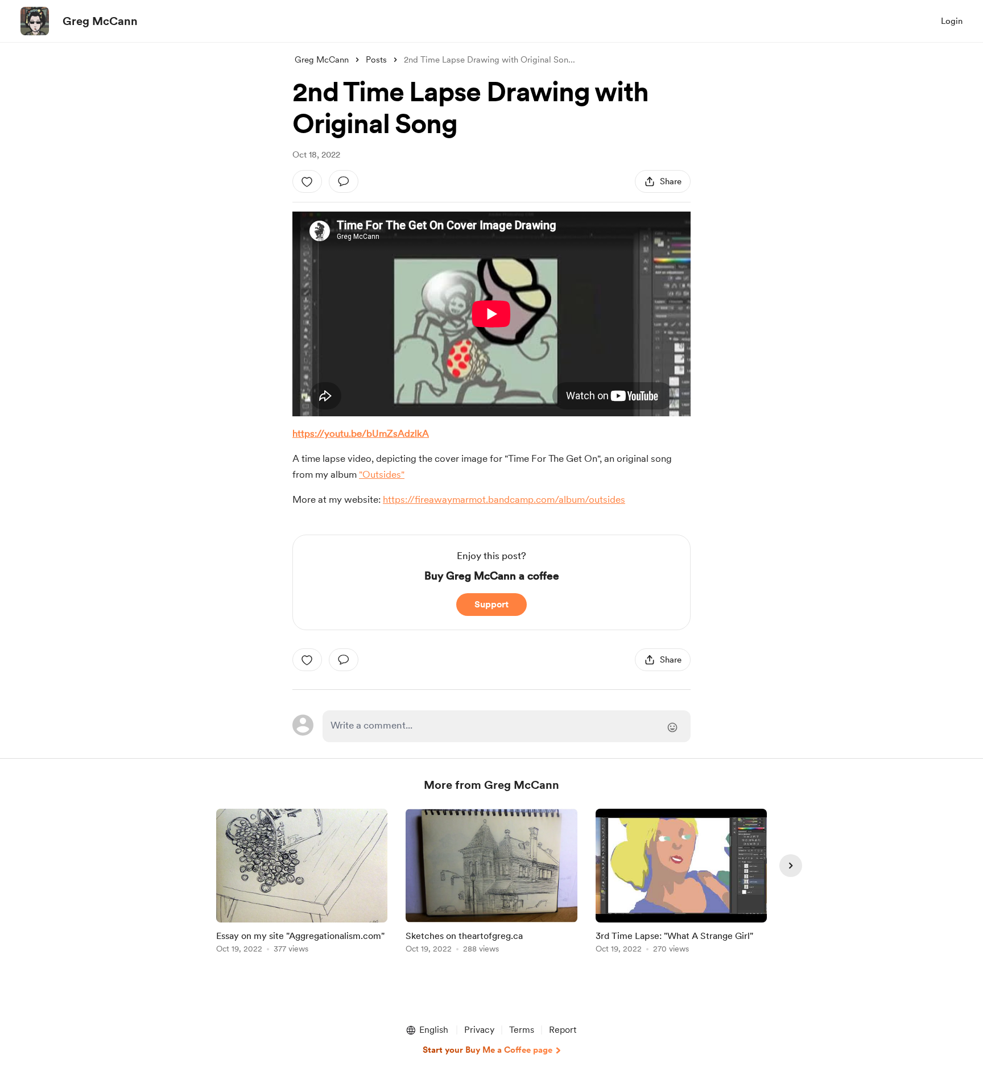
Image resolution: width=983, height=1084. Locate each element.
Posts (376, 60)
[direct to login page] (507, 726)
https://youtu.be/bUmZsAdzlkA (360, 433)
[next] (790, 865)
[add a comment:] (343, 181)
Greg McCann (100, 21)
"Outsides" (381, 474)
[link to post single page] (302, 883)
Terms (521, 1029)
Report (562, 1029)
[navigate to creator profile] (34, 21)
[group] (302, 883)
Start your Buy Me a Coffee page (487, 1050)
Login (952, 21)
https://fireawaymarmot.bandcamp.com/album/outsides (504, 499)
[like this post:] (307, 181)
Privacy (479, 1029)
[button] (426, 1030)
